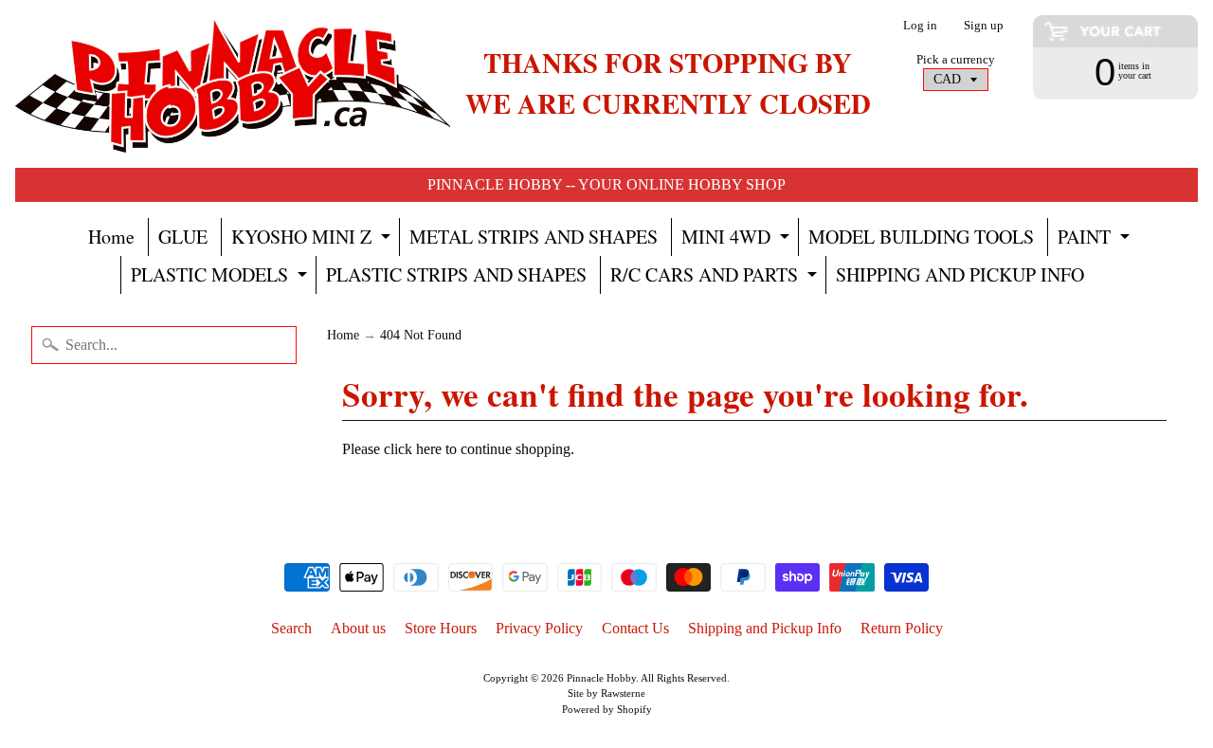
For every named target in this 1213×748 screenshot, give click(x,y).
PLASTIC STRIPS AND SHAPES (456, 274)
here (429, 449)
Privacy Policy (539, 628)
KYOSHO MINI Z (313, 240)
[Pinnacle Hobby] (232, 84)
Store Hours (441, 628)
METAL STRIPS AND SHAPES (533, 236)
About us (358, 628)
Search (291, 628)
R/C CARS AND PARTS (716, 278)
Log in (920, 26)
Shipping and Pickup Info (765, 628)
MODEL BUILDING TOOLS (921, 236)
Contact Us (635, 628)
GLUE (183, 236)
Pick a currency (955, 59)
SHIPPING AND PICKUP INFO (960, 274)
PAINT (1096, 240)
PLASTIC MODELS (221, 278)
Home (111, 236)
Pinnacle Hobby (601, 678)
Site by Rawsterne (606, 693)
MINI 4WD (737, 240)
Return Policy (901, 628)
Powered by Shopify (607, 709)
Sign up (984, 26)
